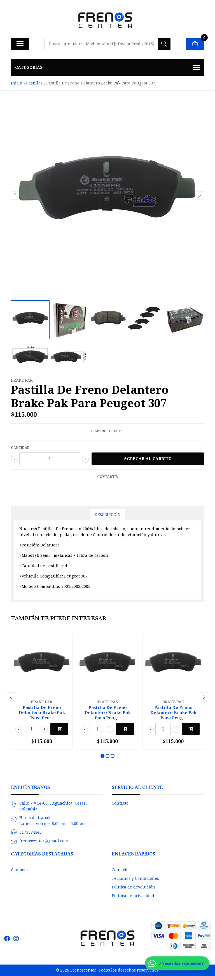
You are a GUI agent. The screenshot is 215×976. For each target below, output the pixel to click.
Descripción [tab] (108, 514)
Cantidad (20, 448)
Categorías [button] (29, 67)
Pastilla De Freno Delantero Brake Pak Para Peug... (108, 712)
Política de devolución (133, 887)
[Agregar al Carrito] (59, 729)
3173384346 (30, 832)
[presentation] (15, 195)
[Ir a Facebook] (7, 938)
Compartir (107, 477)
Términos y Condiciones (135, 878)
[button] (102, 756)
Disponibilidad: (106, 431)
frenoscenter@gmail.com (43, 841)
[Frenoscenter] (105, 20)
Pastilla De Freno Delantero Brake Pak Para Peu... (42, 712)
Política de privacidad (133, 896)
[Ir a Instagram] (15, 938)
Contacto (120, 803)
